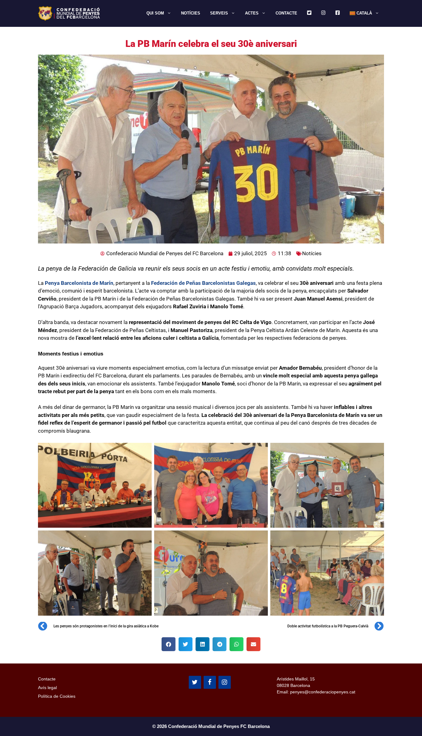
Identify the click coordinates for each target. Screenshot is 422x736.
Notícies (190, 13)
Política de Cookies (56, 696)
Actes (252, 13)
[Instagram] (224, 682)
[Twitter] (195, 682)
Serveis (219, 13)
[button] (168, 644)
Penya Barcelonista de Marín (78, 283)
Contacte (286, 13)
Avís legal (47, 687)
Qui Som (155, 13)
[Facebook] (210, 682)
